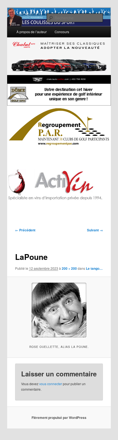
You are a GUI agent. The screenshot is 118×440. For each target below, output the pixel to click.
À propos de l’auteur (31, 31)
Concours (62, 31)
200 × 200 (69, 268)
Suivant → (95, 230)
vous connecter (50, 383)
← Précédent (25, 230)
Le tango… (94, 268)
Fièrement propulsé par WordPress (59, 417)
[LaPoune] (59, 310)
